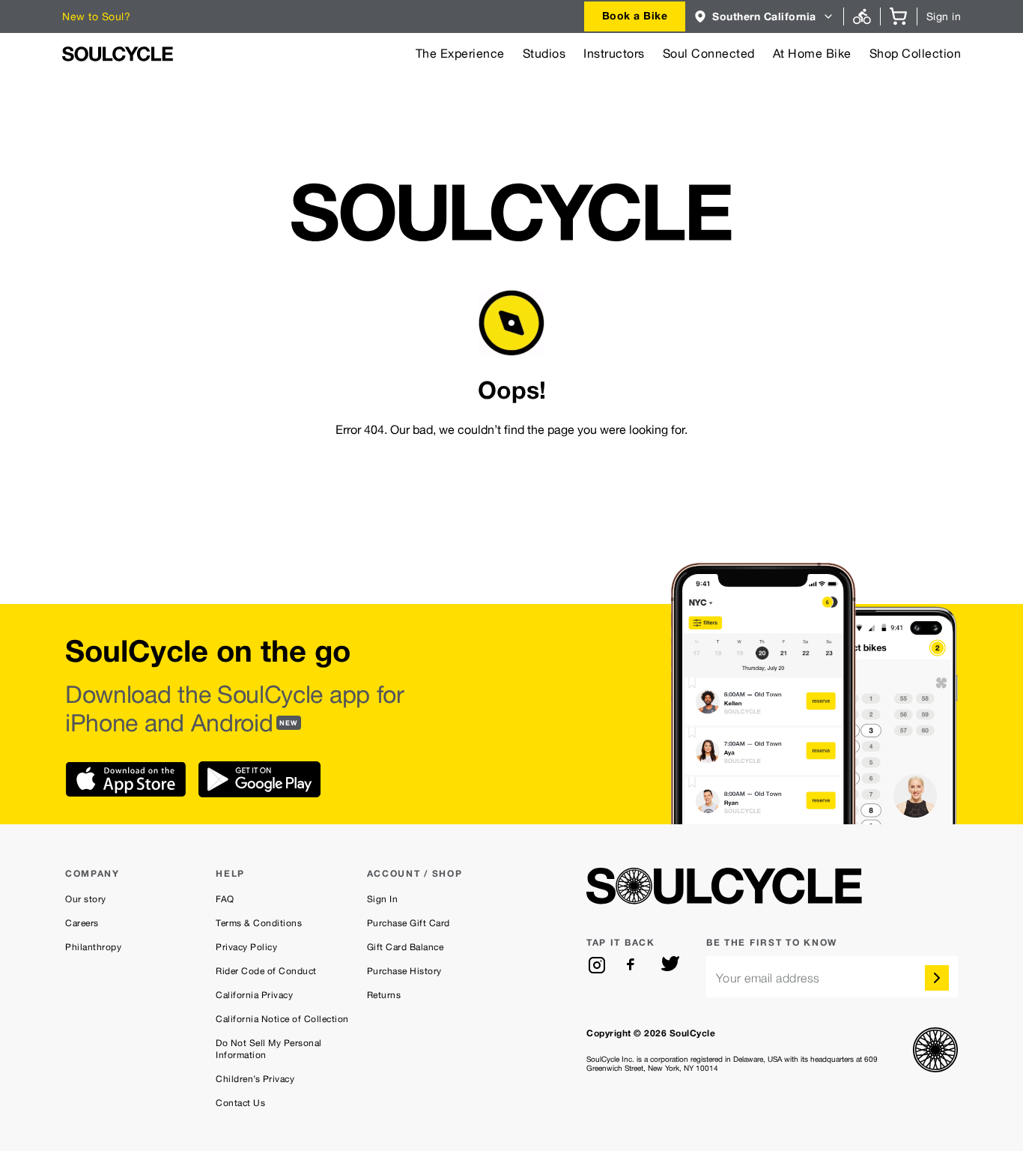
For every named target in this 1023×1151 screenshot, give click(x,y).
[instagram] (597, 965)
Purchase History (404, 971)
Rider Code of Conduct (266, 971)
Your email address (768, 978)
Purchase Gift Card (408, 923)
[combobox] (635, 16)
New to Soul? (96, 16)
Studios (544, 53)
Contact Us (240, 1103)
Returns (384, 995)
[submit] (937, 978)
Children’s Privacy (255, 1079)
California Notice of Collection (282, 1019)
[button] (764, 16)
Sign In (382, 899)
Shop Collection (915, 53)
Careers (82, 923)
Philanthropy (93, 947)
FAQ (225, 899)
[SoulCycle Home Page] (117, 53)
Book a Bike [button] (635, 15)
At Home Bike (812, 53)
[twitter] (670, 965)
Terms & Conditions (259, 923)
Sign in (944, 16)
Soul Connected (709, 53)
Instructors (614, 53)
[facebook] (633, 965)
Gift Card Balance (405, 947)
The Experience (460, 53)
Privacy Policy (246, 947)
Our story (85, 899)
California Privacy (254, 995)
